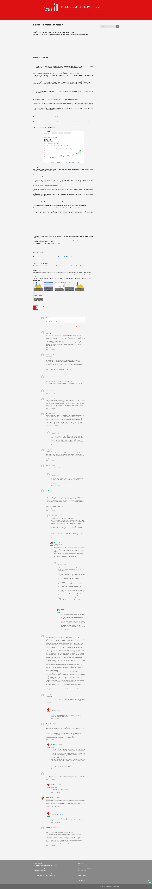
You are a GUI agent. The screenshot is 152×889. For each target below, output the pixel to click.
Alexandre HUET (60, 814)
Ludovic (58, 710)
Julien (58, 475)
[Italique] (48, 321)
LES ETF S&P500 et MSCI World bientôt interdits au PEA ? (44, 875)
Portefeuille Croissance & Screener (84, 873)
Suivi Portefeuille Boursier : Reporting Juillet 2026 (42, 865)
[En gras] (46, 321)
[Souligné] (50, 321)
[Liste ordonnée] (53, 321)
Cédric (58, 516)
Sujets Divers (80, 880)
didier (58, 433)
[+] (59, 321)
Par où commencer (82, 870)
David (58, 786)
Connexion (83, 313)
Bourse (79, 863)
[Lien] (58, 321)
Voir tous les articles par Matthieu (46, 307)
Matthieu (65, 564)
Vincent (58, 745)
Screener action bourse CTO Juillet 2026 (41, 868)
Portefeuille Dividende (82, 875)
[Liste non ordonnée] (55, 321)
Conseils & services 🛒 (82, 865)
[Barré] (51, 321)
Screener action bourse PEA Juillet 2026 (40, 870)
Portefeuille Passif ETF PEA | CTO (84, 878)
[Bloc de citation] (56, 321)
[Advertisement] (63, 44)
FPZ (61, 544)
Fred (68, 611)
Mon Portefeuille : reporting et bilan (85, 868)
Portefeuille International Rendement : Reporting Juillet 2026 (44, 873)
